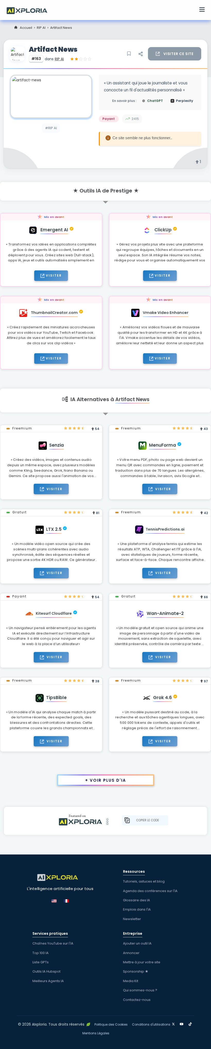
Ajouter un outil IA (137, 943)
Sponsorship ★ (135, 971)
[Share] (140, 54)
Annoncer (131, 952)
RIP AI (41, 27)
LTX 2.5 (53, 529)
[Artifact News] (51, 96)
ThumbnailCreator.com (54, 312)
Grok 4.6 (162, 697)
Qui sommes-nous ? (140, 990)
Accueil (26, 27)
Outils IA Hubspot (46, 971)
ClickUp (163, 230)
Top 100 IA (40, 952)
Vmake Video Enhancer (165, 312)
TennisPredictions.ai (165, 529)
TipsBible (56, 697)
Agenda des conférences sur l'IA (150, 890)
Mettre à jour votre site (141, 962)
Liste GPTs (40, 962)
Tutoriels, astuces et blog (144, 881)
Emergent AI (54, 230)
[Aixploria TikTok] (191, 1023)
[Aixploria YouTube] (183, 1023)
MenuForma (162, 445)
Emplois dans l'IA (137, 909)
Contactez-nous (137, 999)
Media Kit (130, 981)
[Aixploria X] (174, 1023)
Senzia (56, 445)
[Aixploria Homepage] (29, 10)
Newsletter (132, 918)
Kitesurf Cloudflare (54, 613)
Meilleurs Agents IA (48, 981)
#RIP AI (51, 128)
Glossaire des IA (136, 900)
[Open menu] (202, 10)
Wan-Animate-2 (165, 613)
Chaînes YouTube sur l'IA (52, 943)
